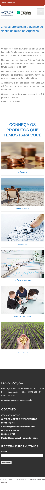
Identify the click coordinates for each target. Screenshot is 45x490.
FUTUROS (23, 352)
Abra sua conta (8, 2)
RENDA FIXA (22, 208)
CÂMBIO (22, 172)
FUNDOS (22, 244)
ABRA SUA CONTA (23, 316)
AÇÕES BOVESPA (22, 280)
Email (4, 452)
